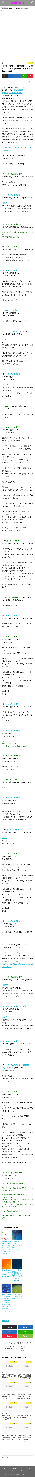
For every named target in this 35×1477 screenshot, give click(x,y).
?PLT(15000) (18, 90)
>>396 (4, 385)
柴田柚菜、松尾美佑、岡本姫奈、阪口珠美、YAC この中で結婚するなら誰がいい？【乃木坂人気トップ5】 (6, 1248)
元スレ (29, 82)
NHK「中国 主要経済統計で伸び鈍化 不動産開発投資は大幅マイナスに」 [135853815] (17, 1275)
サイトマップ (28, 1468)
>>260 (4, 808)
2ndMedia (17, 2)
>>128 (3, 741)
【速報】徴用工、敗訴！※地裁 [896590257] (17, 1296)
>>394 (4, 339)
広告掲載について (17, 1468)
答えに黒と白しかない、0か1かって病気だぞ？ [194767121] (6, 1273)
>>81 (3, 838)
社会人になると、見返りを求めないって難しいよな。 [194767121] (17, 1245)
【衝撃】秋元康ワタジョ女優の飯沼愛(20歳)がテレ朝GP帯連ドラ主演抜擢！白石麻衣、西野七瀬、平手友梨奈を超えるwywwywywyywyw (6, 1304)
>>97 (3, 1017)
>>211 (4, 203)
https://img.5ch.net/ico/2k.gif (11, 93)
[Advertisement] (17, 37)
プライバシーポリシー (17, 1470)
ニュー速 (6, 1320)
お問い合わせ (7, 1468)
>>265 (4, 985)
